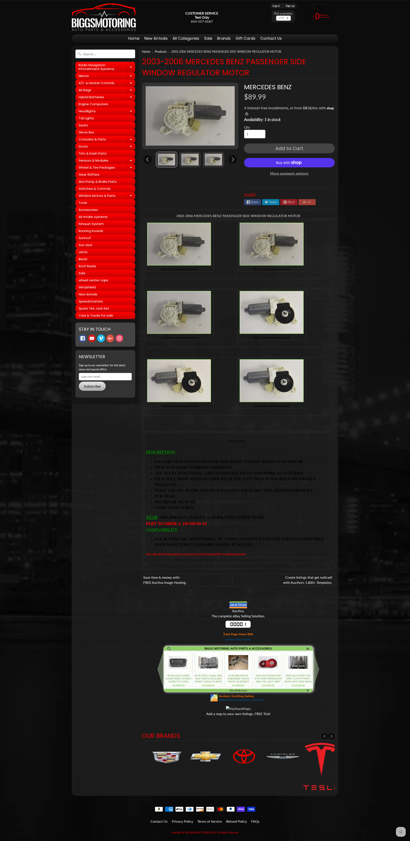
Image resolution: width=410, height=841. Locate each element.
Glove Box (86, 132)
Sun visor (85, 245)
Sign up (290, 5)
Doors (107, 147)
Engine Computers (93, 104)
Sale (208, 38)
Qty (247, 127)
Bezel (83, 259)
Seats (83, 125)
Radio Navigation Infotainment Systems (107, 67)
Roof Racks (87, 266)
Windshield (87, 287)
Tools (83, 202)
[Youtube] (92, 338)
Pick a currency (283, 13)
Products (161, 51)
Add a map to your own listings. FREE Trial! (238, 714)
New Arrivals (156, 38)
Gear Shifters (89, 174)
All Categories (186, 38)
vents (83, 252)
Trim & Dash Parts (93, 153)
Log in (276, 5)
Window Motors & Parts (107, 196)
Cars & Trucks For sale (96, 315)
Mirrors (107, 77)
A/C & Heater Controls (107, 84)
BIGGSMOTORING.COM (203, 832)
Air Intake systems (93, 217)
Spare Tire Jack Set (94, 308)
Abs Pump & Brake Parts (98, 181)
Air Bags (107, 91)
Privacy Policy (182, 821)
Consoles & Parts (107, 140)
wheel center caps (93, 280)
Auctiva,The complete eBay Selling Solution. (238, 613)
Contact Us (271, 38)
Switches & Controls (95, 188)
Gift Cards (245, 38)
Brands (224, 38)
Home (133, 38)
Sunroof (85, 238)
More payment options (289, 173)
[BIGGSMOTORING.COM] (104, 17)
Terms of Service (209, 821)
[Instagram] (119, 338)
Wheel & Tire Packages (107, 168)
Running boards (91, 231)
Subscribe (92, 386)
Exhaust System (91, 224)
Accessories (88, 209)
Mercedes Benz (267, 87)
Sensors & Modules (107, 161)
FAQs (255, 821)
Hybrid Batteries (107, 98)
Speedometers (91, 301)
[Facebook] (82, 338)
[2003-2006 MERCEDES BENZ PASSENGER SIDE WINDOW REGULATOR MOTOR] (166, 159)
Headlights (107, 112)
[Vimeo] (101, 338)
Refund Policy (236, 821)
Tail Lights (86, 118)
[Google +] (110, 338)
